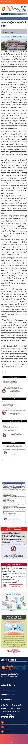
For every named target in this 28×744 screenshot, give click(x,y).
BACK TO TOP (14, 742)
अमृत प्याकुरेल (12, 694)
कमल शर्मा (13, 691)
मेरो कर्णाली (5, 31)
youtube (7, 731)
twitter (6, 727)
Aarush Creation (14, 738)
